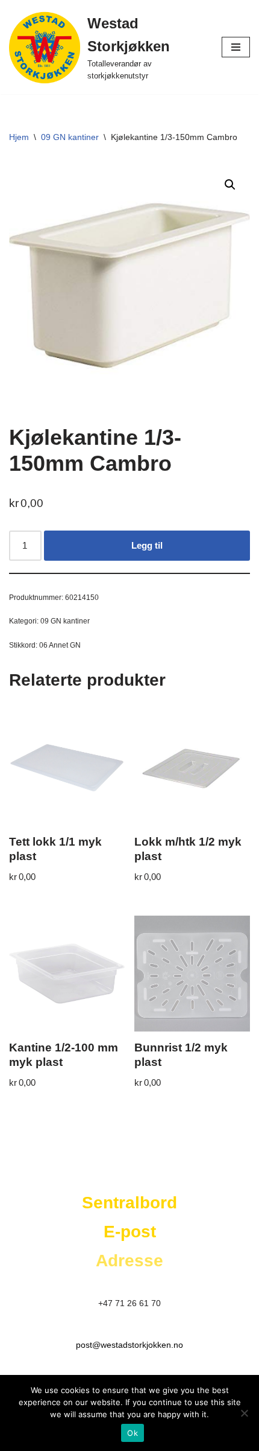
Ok (132, 1433)
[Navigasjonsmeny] (236, 47)
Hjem (19, 137)
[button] (230, 185)
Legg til (147, 545)
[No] (244, 1413)
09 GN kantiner (70, 137)
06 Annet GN (60, 645)
